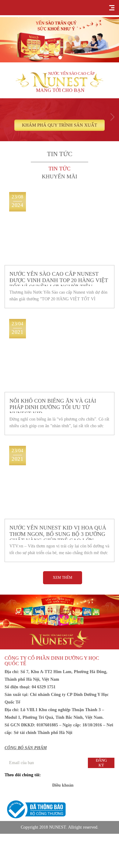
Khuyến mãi (59, 176)
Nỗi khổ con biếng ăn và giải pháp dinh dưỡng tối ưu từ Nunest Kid (52, 405)
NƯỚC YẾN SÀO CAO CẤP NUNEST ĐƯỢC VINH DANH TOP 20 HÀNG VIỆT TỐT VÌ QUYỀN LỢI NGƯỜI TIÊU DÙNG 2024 (58, 278)
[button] (60, 57)
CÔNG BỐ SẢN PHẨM (26, 748)
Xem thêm (62, 577)
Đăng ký (101, 762)
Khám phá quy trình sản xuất (59, 125)
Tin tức (59, 169)
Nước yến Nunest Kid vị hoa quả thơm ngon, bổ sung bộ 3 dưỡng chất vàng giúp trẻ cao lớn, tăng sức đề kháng (57, 532)
